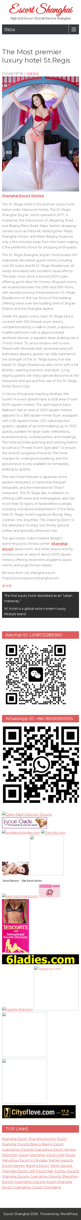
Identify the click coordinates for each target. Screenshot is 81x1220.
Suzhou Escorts (66, 1171)
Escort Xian (45, 1171)
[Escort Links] (49, 896)
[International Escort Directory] (17, 1009)
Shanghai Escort (15, 1139)
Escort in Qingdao (34, 1160)
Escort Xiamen (13, 1166)
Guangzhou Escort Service (55, 1150)
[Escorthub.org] (24, 1102)
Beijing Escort (53, 1144)
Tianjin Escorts (61, 1166)
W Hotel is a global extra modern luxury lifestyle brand (35, 611)
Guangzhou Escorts (17, 1150)
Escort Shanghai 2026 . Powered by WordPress (41, 1214)
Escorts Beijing (29, 1144)
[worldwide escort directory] (15, 952)
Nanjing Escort (37, 1166)
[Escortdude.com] (47, 874)
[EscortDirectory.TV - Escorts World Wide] (15, 874)
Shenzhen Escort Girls (47, 1155)
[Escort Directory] (24, 827)
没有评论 (32, 74)
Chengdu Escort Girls (18, 1171)
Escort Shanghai (40, 10)
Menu (9, 29)
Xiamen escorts (61, 1160)
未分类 (6, 586)
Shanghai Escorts (42, 1139)
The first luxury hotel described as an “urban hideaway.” (38, 598)
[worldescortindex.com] (21, 833)
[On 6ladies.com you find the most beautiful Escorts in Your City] (40, 963)
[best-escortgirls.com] (20, 896)
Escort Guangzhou (17, 1187)
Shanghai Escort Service (23, 196)
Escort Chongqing (46, 1187)
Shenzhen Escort (15, 1155)
